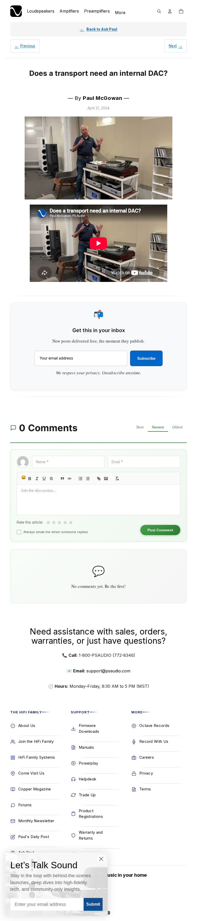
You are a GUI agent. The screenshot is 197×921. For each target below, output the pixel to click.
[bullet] (87, 478)
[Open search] (159, 11)
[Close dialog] (101, 858)
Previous (27, 46)
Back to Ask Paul (101, 29)
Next (173, 46)
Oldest (177, 427)
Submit (93, 904)
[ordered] (80, 478)
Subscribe (146, 358)
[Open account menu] (169, 11)
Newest (158, 427)
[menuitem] (120, 13)
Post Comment (160, 530)
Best (140, 427)
